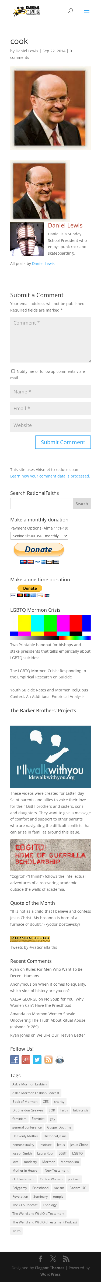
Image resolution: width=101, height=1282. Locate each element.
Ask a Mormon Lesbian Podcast (35, 1093)
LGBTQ (77, 1153)
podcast (74, 1179)
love (15, 1161)
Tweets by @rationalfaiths (33, 947)
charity (59, 1101)
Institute (46, 1144)
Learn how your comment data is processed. (50, 476)
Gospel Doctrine (59, 1127)
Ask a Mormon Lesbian (29, 1084)
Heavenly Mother (25, 1136)
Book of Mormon (24, 1101)
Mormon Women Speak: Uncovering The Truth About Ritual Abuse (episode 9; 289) (47, 1020)
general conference (27, 1127)
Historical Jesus (55, 1136)
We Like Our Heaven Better (61, 1035)
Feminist (38, 1118)
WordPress (50, 1274)
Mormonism (70, 1161)
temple (58, 1196)
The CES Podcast (24, 1205)
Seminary (40, 1196)
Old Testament (23, 1179)
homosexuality (23, 1144)
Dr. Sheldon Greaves (27, 1110)
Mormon (48, 1161)
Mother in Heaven (25, 1170)
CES (46, 1101)
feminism (19, 1118)
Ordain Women (51, 1179)
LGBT (30, 806)
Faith (64, 1110)
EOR (52, 1110)
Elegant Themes (49, 1267)
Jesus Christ (79, 1144)
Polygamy (19, 1187)
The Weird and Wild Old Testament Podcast (44, 1222)
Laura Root (45, 1153)
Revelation (20, 1196)
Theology (50, 1205)
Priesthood (40, 1187)
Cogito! (18, 876)
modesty (30, 1161)
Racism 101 (78, 1187)
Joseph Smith (22, 1153)
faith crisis (80, 1110)
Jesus (61, 1144)
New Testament (56, 1170)
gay (52, 1118)
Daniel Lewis (27, 50)
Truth (16, 1231)
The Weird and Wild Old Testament (38, 1213)
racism (59, 1187)
